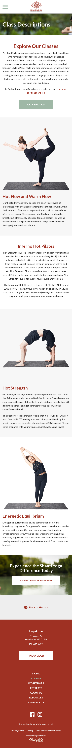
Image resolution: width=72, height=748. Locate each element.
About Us (36, 692)
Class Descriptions (26, 24)
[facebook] (32, 714)
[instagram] (40, 714)
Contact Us (36, 104)
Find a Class (36, 655)
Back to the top (38, 607)
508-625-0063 (36, 644)
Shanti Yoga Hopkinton (36, 580)
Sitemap (30, 730)
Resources (36, 697)
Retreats (36, 688)
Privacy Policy (18, 730)
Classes (36, 678)
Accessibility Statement (36, 735)
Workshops (36, 683)
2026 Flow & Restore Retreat (48, 730)
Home (36, 673)
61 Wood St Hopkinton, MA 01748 (36, 638)
